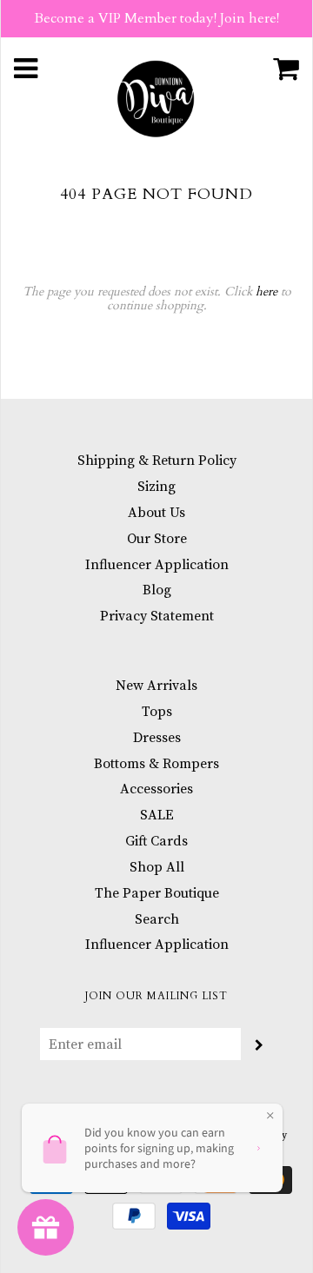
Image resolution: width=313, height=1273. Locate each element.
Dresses (157, 737)
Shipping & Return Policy (156, 460)
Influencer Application (157, 565)
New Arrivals (156, 685)
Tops (157, 711)
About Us (156, 512)
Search (157, 919)
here (266, 291)
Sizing (156, 486)
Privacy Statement (157, 616)
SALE (157, 815)
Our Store (157, 538)
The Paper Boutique (157, 893)
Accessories (156, 789)
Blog (157, 590)
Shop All (157, 867)
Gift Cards (156, 841)
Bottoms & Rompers (156, 763)
